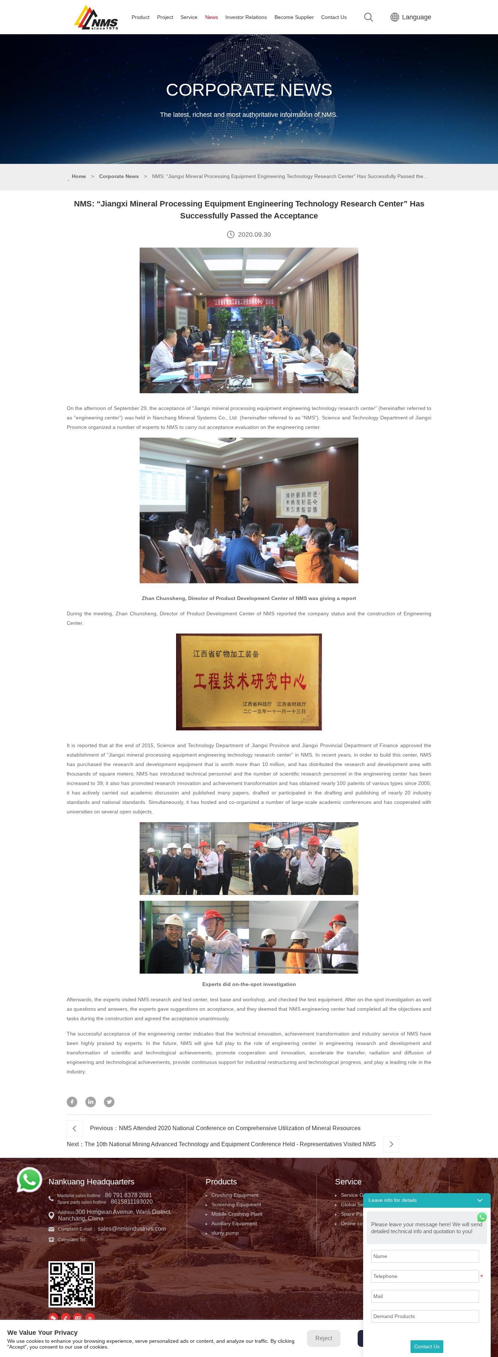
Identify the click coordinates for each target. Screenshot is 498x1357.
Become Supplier (294, 17)
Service (189, 17)
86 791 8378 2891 (128, 1195)
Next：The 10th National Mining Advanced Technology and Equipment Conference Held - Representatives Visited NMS (221, 1144)
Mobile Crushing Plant (236, 1214)
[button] (427, 1200)
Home (79, 176)
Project (165, 17)
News (211, 17)
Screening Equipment (236, 1204)
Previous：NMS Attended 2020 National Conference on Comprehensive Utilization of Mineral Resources (225, 1128)
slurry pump (225, 1233)
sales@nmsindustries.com (132, 1229)
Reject (323, 1338)
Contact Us (334, 17)
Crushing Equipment (234, 1195)
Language (416, 17)
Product (140, 17)
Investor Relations (246, 17)
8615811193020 (132, 1202)
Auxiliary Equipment (234, 1223)
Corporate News (119, 176)
